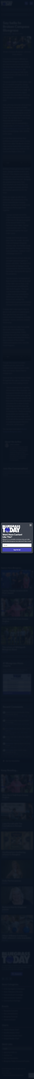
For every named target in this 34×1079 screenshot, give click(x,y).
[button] (31, 525)
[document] (17, 539)
